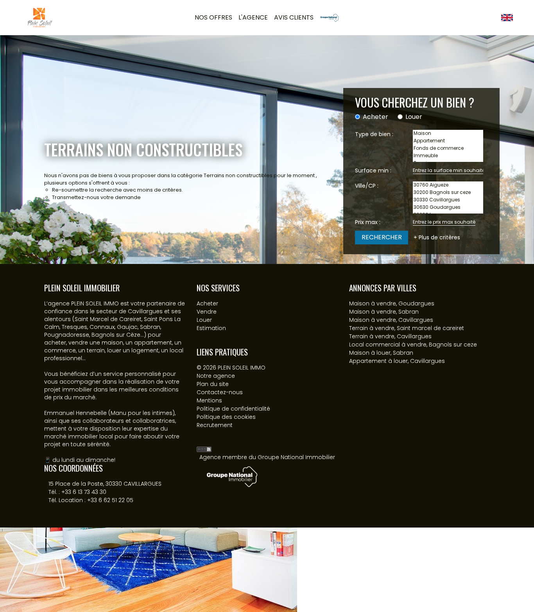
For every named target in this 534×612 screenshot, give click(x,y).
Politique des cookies (226, 417)
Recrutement (215, 425)
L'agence (253, 17)
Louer (413, 117)
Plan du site (213, 384)
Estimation (211, 328)
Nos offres (213, 17)
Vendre (207, 312)
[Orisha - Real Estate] (212, 437)
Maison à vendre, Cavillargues (391, 320)
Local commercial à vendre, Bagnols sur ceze (413, 344)
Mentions (209, 400)
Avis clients (294, 17)
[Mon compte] (477, 17)
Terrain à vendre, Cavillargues (390, 336)
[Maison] (448, 133)
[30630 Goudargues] (448, 207)
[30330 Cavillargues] (448, 200)
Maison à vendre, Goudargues (391, 303)
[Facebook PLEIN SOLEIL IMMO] (486, 17)
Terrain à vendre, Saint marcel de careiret (406, 328)
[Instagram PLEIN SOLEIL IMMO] (495, 17)
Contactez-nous (220, 392)
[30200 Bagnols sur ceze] (448, 192)
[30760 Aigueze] (448, 185)
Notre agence (216, 376)
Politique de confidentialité (233, 409)
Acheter (375, 117)
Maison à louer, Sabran (381, 353)
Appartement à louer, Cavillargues (397, 361)
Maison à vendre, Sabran (384, 312)
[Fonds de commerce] (448, 148)
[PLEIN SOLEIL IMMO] (39, 17)
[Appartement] (448, 141)
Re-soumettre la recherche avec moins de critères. (117, 190)
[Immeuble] (448, 156)
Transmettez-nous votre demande (96, 197)
